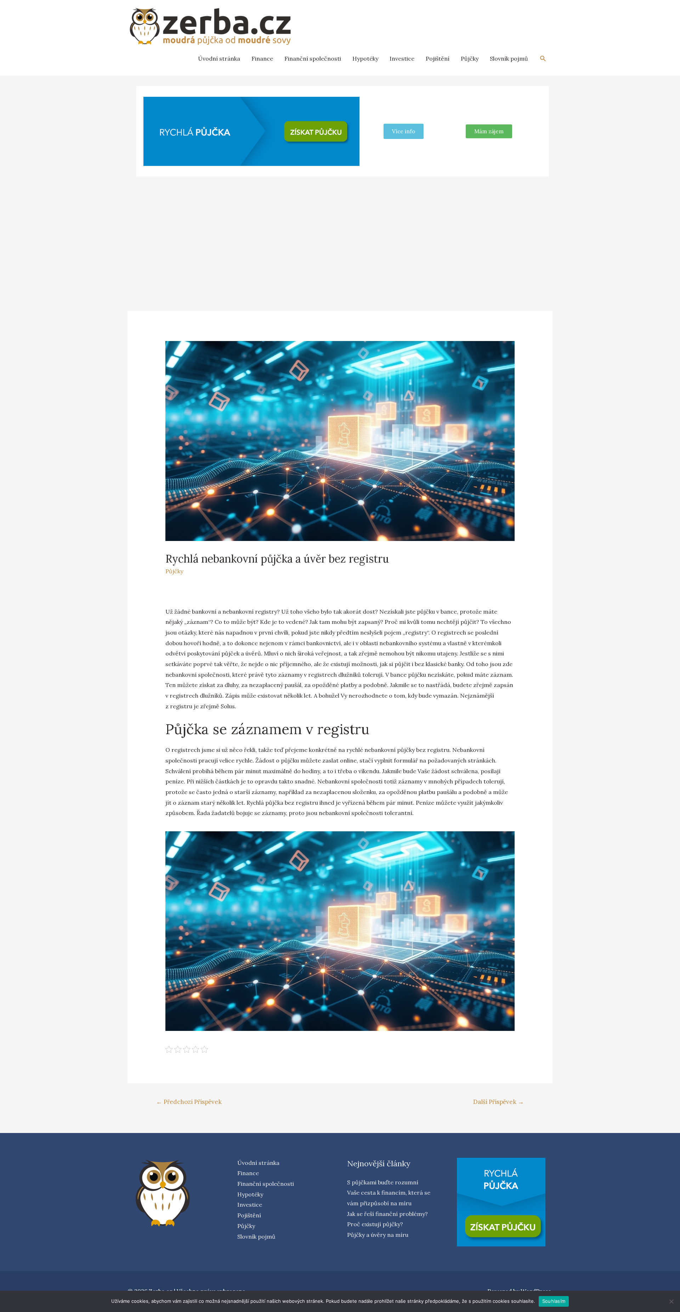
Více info (403, 131)
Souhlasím (553, 1301)
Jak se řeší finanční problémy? (387, 1213)
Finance (262, 58)
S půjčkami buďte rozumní (382, 1182)
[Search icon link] (543, 58)
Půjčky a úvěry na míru (377, 1234)
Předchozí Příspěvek (189, 1102)
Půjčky (469, 58)
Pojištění (437, 58)
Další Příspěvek (498, 1102)
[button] (489, 131)
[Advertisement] (340, 235)
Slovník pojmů (509, 58)
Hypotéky (365, 58)
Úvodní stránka (219, 58)
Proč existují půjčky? (375, 1224)
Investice (402, 58)
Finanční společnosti (312, 58)
